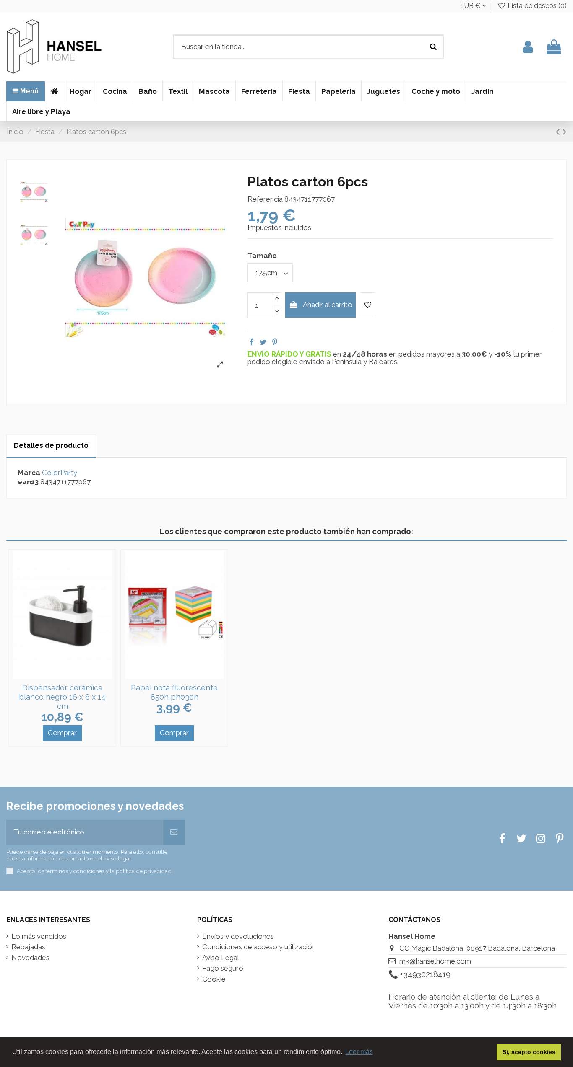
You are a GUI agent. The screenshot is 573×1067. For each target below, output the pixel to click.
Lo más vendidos (38, 936)
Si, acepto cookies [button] (529, 1052)
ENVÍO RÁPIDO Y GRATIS (290, 354)
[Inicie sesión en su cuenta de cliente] (527, 46)
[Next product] (564, 131)
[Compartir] (252, 342)
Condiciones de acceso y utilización (259, 947)
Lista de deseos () (536, 6)
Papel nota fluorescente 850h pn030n (174, 692)
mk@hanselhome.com (435, 961)
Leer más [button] (359, 1051)
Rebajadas (28, 947)
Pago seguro (222, 968)
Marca (29, 473)
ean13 (28, 482)
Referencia (265, 199)
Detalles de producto (51, 446)
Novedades (30, 958)
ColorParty (59, 472)
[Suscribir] (174, 832)
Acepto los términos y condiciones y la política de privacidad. (95, 871)
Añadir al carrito (327, 304)
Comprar (62, 733)
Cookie (214, 979)
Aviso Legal (220, 958)
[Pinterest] (274, 342)
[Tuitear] (263, 342)
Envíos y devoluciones (238, 936)
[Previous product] (559, 131)
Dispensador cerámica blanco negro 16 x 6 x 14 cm (62, 696)
